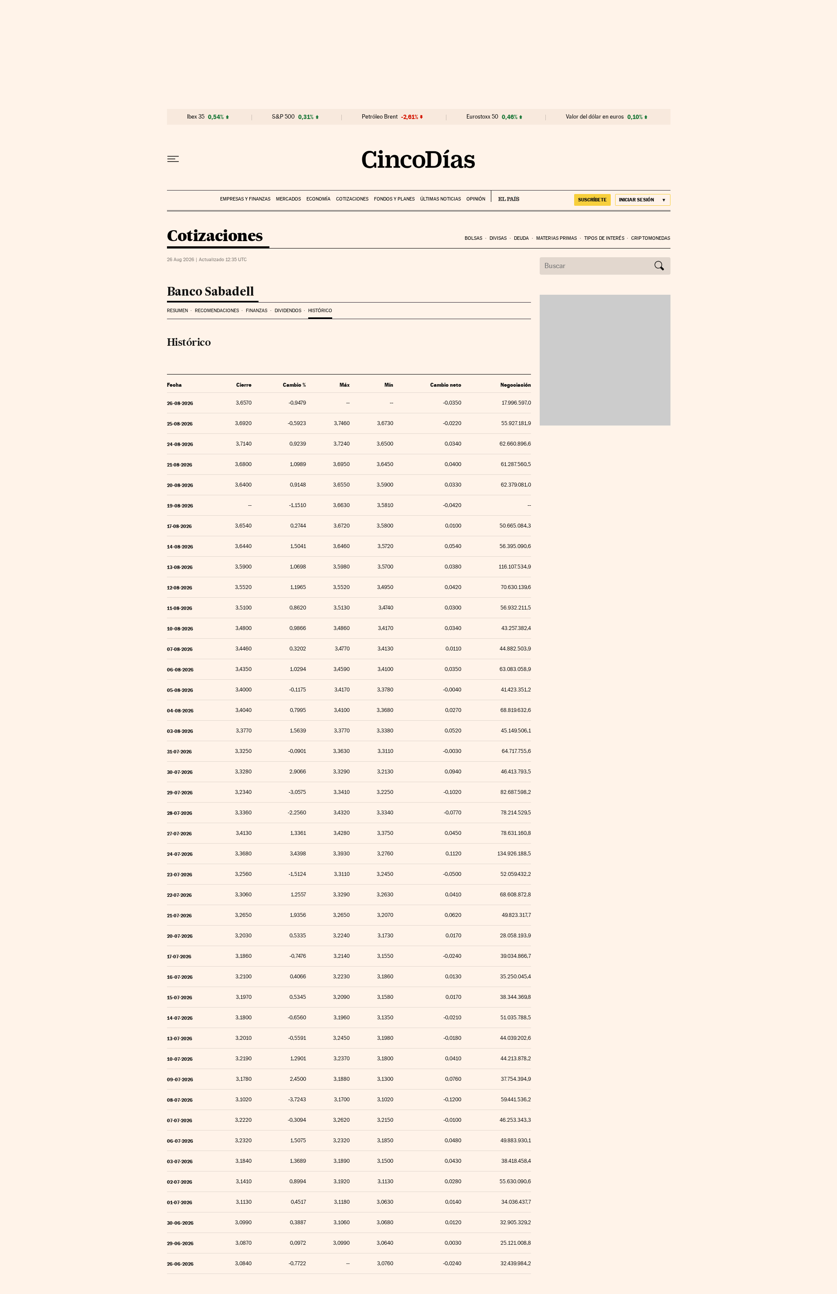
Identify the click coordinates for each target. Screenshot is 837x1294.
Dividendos (288, 310)
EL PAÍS (505, 196)
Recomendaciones (217, 310)
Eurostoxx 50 (482, 117)
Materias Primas (556, 238)
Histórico (320, 310)
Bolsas (474, 238)
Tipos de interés (604, 238)
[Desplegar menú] (173, 159)
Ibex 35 (195, 117)
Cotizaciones (352, 199)
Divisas (498, 238)
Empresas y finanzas (245, 199)
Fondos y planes (394, 199)
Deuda (521, 238)
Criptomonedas (650, 238)
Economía (318, 199)
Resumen (177, 310)
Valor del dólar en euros (595, 117)
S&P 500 (283, 117)
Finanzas (256, 310)
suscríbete (592, 200)
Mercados (288, 199)
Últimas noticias (440, 199)
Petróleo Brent (380, 117)
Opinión (475, 199)
